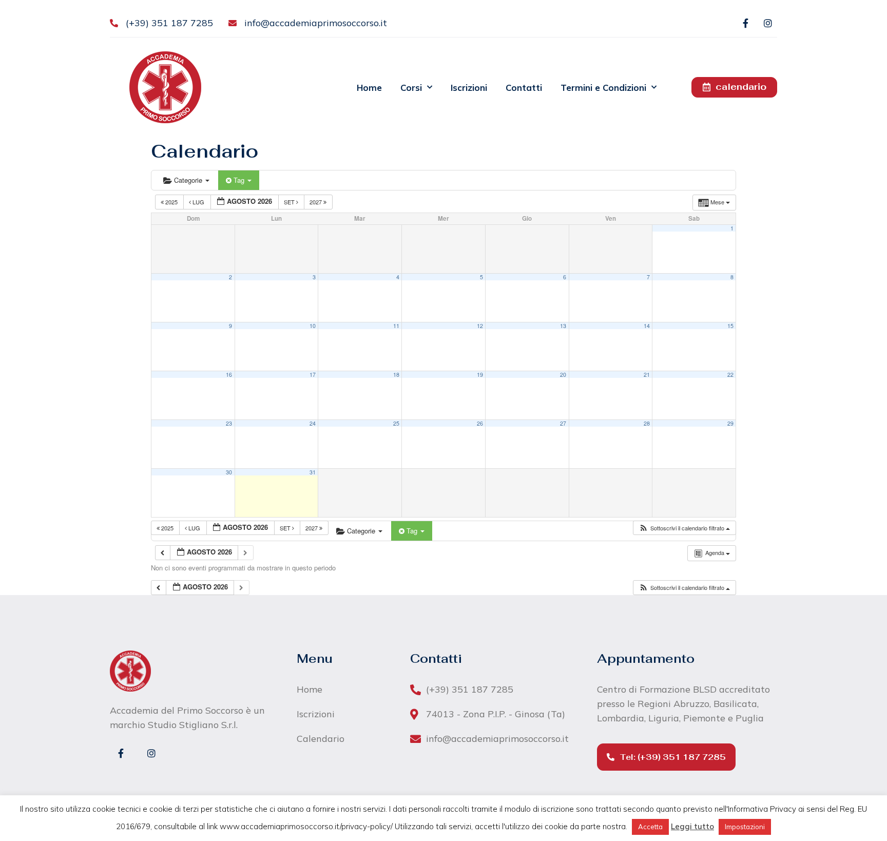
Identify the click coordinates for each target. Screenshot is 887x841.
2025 (171, 202)
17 (313, 374)
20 (563, 374)
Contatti (524, 87)
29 (730, 423)
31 (313, 472)
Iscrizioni (469, 87)
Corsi (411, 87)
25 (396, 423)
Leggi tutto (692, 826)
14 (647, 326)
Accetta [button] (650, 827)
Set (290, 202)
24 (313, 423)
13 (563, 326)
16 (229, 374)
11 (396, 326)
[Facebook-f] (745, 23)
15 (730, 326)
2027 (316, 202)
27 (563, 423)
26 (480, 423)
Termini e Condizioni (603, 87)
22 (730, 374)
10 (313, 326)
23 (229, 423)
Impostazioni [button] (745, 827)
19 (480, 374)
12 (480, 326)
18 (396, 374)
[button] (684, 528)
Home (369, 87)
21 (647, 374)
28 (647, 423)
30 (229, 472)
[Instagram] (768, 23)
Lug (198, 202)
